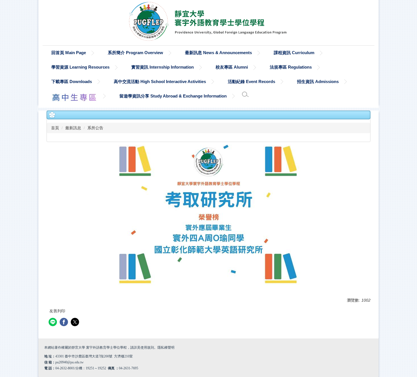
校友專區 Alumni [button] (232, 67)
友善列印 (57, 311)
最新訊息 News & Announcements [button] (218, 52)
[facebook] (65, 323)
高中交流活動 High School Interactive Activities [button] (160, 81)
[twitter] (76, 323)
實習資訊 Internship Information (162, 67)
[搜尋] (245, 94)
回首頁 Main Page (68, 52)
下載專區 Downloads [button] (71, 81)
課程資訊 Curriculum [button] (294, 52)
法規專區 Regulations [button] (291, 67)
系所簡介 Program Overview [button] (135, 52)
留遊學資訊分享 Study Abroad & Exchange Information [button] (173, 96)
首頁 (55, 128)
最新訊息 (73, 128)
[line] (53, 323)
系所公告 (95, 128)
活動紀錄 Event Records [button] (251, 81)
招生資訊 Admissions (318, 81)
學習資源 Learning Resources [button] (80, 67)
